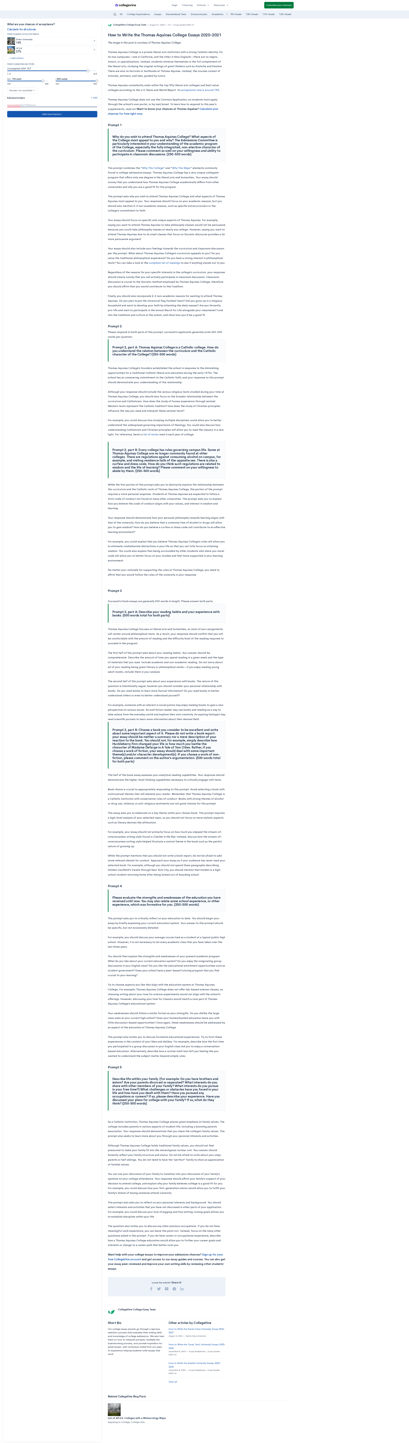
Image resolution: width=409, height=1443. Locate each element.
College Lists (138, 1422)
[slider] (87, 70)
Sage (174, 5)
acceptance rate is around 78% (200, 90)
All (121, 14)
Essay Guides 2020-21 (184, 24)
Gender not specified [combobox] (20, 90)
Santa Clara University (196, 1336)
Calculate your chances (279, 5)
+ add (94, 97)
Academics (217, 14)
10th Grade (252, 14)
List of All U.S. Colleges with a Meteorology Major (137, 1418)
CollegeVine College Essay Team (130, 24)
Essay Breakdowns (197, 1351)
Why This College (153, 168)
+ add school (16, 57)
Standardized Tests (176, 14)
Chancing (187, 5)
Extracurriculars (199, 14)
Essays (157, 14)
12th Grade (285, 14)
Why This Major (181, 168)
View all (173, 1381)
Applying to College (119, 1422)
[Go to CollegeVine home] (125, 5)
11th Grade (268, 14)
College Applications (138, 14)
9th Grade (236, 14)
